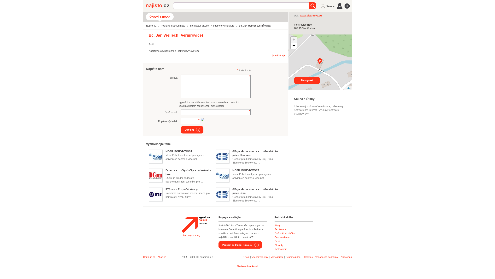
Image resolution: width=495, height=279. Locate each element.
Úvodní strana (159, 16)
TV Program (281, 249)
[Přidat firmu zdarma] (348, 6)
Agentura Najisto (196, 224)
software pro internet (305, 109)
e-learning (337, 106)
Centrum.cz (149, 257)
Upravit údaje (278, 55)
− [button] (294, 45)
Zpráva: (174, 77)
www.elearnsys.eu (311, 15)
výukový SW (301, 113)
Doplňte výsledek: (168, 121)
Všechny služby (260, 257)
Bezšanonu (281, 229)
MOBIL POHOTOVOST (179, 151)
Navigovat (307, 80)
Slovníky (279, 245)
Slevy (277, 225)
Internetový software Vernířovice (312, 106)
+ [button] (294, 39)
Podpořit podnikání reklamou (237, 245)
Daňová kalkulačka (285, 233)
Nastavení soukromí (247, 266)
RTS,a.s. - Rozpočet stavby (182, 189)
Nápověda (346, 257)
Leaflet (348, 88)
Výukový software (329, 109)
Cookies (308, 257)
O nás (246, 257)
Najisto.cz (159, 6)
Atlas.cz (162, 257)
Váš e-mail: (172, 112)
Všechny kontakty (191, 235)
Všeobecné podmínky (326, 257)
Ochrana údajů (293, 257)
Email (278, 241)
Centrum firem (282, 237)
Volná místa (277, 257)
